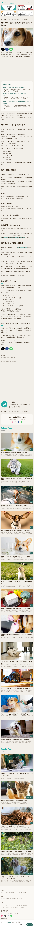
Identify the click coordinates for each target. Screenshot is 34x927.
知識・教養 (9, 892)
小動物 (7, 898)
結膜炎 (4, 358)
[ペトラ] (17, 911)
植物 (16, 898)
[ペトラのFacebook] (18, 422)
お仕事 (20, 892)
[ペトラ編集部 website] (9, 407)
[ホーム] (1, 19)
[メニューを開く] (31, 2)
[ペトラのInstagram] (12, 422)
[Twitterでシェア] (3, 49)
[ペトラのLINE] (21, 422)
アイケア (13, 358)
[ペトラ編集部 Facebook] (17, 407)
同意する (29, 924)
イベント (3, 892)
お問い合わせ (18, 905)
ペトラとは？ (4, 905)
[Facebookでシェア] (7, 49)
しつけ (16, 892)
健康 (5, 19)
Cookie (9, 922)
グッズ (24, 892)
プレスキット (11, 905)
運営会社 (25, 905)
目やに (8, 358)
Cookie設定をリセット (18, 907)
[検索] (28, 2)
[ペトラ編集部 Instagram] (14, 407)
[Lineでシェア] (11, 49)
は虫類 (13, 898)
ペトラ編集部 (12, 402)
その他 (20, 898)
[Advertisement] (13, 69)
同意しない (22, 924)
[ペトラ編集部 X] (12, 407)
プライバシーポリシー (6, 907)
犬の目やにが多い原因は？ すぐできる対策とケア (20, 19)
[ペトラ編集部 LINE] (19, 407)
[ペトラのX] (15, 422)
